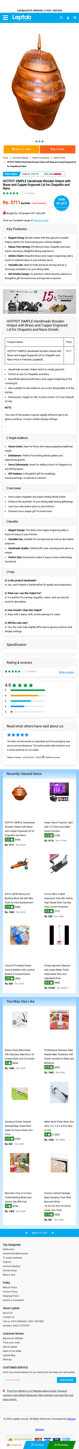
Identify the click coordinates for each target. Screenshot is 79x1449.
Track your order (11, 1342)
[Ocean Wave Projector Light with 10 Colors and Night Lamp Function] (59, 816)
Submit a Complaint (13, 1300)
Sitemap (7, 1359)
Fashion (7, 1262)
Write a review (66, 672)
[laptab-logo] (21, 18)
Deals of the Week (12, 1351)
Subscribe (67, 1380)
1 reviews (29, 193)
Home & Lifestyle (11, 1266)
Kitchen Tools (41, 220)
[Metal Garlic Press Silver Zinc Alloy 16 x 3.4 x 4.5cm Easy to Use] (59, 1115)
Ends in (26, 174)
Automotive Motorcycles (15, 1253)
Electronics (8, 1249)
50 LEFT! (61, 203)
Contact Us (8, 1317)
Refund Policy (10, 1287)
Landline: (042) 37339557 (16, 1325)
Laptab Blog (9, 1355)
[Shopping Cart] (74, 18)
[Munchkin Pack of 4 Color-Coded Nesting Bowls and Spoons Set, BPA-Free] (19, 1187)
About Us (7, 1313)
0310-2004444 (34, 10)
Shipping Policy (11, 1296)
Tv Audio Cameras (12, 1257)
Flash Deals (11, 174)
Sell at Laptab (10, 1347)
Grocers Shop (10, 1270)
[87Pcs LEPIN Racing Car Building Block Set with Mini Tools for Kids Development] (19, 887)
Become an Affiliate (13, 1338)
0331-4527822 (54, 10)
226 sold (48, 174)
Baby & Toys (9, 1274)
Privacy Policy (10, 1291)
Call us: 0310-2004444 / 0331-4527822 (23, 1321)
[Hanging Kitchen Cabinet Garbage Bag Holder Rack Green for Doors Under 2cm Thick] (19, 1115)
